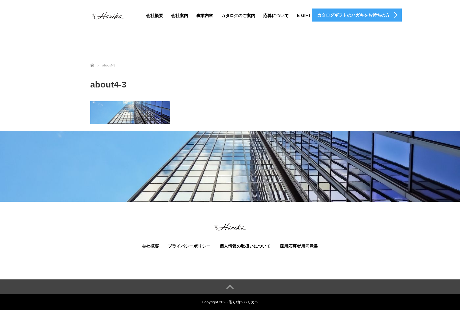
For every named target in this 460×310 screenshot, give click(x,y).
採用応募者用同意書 (299, 246)
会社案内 (179, 15)
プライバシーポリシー (189, 246)
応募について (276, 15)
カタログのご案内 (238, 15)
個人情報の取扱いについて (245, 246)
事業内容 (204, 15)
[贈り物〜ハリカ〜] (107, 14)
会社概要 (154, 15)
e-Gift (304, 15)
